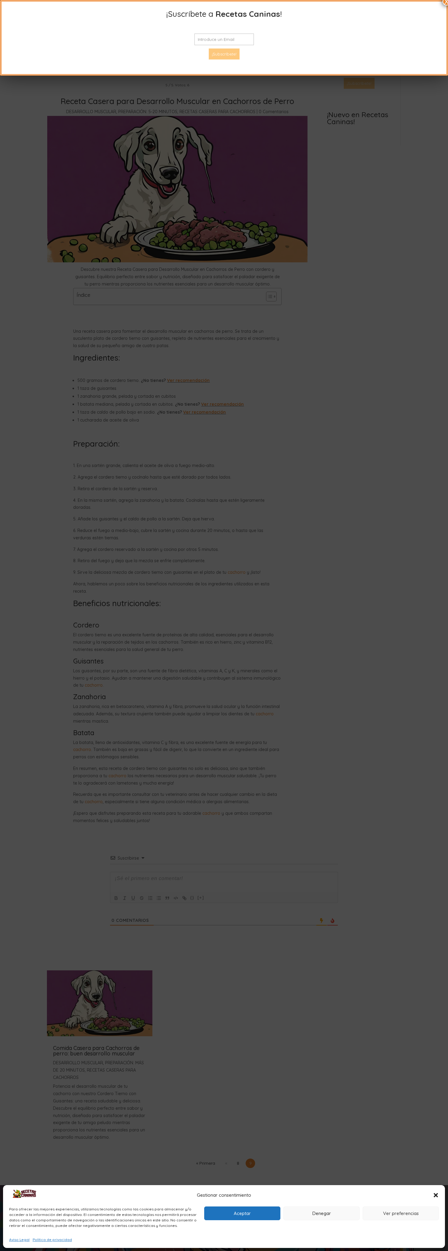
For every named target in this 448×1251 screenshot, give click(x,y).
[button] (436, 1195)
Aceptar (242, 1213)
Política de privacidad (52, 1239)
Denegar (321, 1213)
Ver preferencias (401, 1213)
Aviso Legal (19, 1239)
